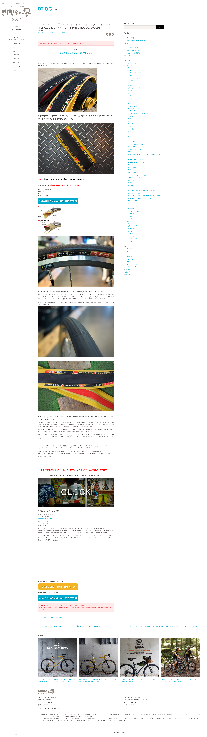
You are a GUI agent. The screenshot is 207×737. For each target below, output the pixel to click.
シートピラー (132, 98)
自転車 (61, 617)
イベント (127, 45)
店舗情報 (127, 269)
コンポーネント (132, 93)
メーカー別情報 (131, 142)
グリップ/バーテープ (134, 88)
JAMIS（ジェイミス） (134, 177)
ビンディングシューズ (134, 78)
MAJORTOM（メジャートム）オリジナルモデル (141, 188)
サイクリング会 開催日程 (133, 53)
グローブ (130, 70)
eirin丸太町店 (130, 38)
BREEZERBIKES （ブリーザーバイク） (139, 162)
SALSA (130, 203)
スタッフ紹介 (16, 47)
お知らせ (127, 55)
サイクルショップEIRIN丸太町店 (74, 53)
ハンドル (130, 121)
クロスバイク (132, 228)
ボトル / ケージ (134, 116)
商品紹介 (64, 32)
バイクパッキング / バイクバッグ (139, 113)
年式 (126, 246)
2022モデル (130, 259)
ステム (130, 101)
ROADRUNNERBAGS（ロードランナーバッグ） (141, 198)
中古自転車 (131, 216)
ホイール (130, 136)
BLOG (16, 26)
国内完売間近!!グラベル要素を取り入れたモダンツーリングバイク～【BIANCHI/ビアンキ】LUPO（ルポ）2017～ (70, 626)
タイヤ (59, 32)
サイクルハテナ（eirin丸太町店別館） (137, 40)
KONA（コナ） (132, 180)
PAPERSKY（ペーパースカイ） (137, 193)
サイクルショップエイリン (17, 734)
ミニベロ (130, 241)
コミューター (132, 231)
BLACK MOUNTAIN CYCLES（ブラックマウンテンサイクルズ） (146, 154)
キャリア (132, 111)
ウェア (130, 67)
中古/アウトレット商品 (133, 211)
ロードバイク (132, 244)
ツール (130, 118)
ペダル (130, 131)
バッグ (130, 75)
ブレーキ (130, 123)
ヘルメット (131, 80)
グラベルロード (45, 32)
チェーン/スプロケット (134, 106)
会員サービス (16, 58)
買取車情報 (128, 274)
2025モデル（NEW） (132, 267)
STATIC (130, 206)
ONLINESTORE (16, 30)
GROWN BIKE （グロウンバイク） (137, 175)
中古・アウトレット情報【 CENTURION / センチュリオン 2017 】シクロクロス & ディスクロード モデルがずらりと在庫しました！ (165, 626)
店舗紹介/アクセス (16, 43)
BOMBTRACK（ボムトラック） (137, 159)
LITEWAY (130, 185)
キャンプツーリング (132, 48)
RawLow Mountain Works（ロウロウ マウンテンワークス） (144, 195)
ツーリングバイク (133, 239)
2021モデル (130, 256)
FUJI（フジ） (132, 170)
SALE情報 (128, 43)
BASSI (130, 151)
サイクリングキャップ (134, 73)
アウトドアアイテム (132, 63)
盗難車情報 (128, 272)
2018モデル (130, 248)
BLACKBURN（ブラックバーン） (137, 157)
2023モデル (130, 261)
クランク (130, 85)
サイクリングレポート (133, 50)
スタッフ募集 (16, 66)
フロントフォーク (133, 129)
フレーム (130, 126)
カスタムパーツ (131, 83)
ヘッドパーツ (132, 134)
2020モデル (130, 254)
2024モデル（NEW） (132, 264)
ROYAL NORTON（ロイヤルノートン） (139, 201)
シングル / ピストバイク (134, 236)
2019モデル (130, 251)
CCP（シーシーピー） (134, 164)
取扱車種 (16, 55)
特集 (16, 33)
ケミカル (130, 90)
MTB (129, 223)
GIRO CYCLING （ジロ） (135, 172)
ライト (130, 139)
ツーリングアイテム (133, 108)
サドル (130, 95)
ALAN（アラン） (133, 146)
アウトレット (132, 213)
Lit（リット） (132, 182)
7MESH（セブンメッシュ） (135, 144)
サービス (127, 58)
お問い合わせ (16, 70)
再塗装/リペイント (16, 62)
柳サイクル (131, 208)
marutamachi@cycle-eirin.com (46, 518)
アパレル (129, 65)
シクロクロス (53, 32)
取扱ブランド (16, 51)
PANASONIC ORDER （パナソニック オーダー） (141, 190)
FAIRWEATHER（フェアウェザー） (138, 167)
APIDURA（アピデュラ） (135, 149)
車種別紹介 (130, 221)
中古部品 (130, 218)
